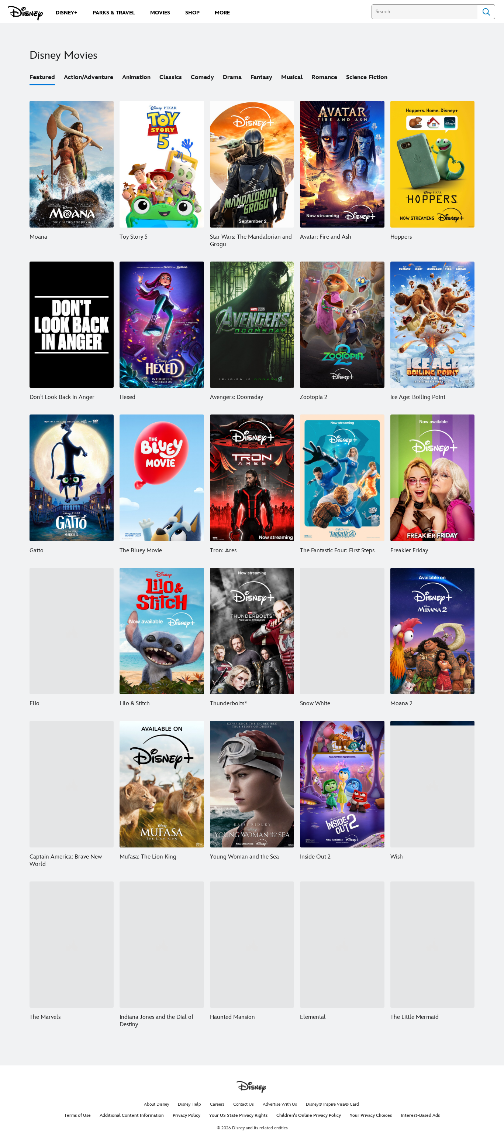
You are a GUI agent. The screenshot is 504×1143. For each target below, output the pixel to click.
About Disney (156, 1104)
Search (486, 11)
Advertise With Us (280, 1104)
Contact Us (243, 1104)
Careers (217, 1104)
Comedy (202, 77)
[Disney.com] (25, 13)
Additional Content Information (132, 1115)
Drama (232, 77)
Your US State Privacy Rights (238, 1115)
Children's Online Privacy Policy (308, 1115)
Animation (136, 77)
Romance (324, 77)
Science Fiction (366, 77)
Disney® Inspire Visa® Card (332, 1104)
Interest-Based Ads (420, 1115)
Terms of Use (77, 1115)
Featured (42, 77)
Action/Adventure (88, 77)
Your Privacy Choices (371, 1115)
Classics (170, 77)
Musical (292, 77)
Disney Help (189, 1104)
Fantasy (261, 77)
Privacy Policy (186, 1115)
